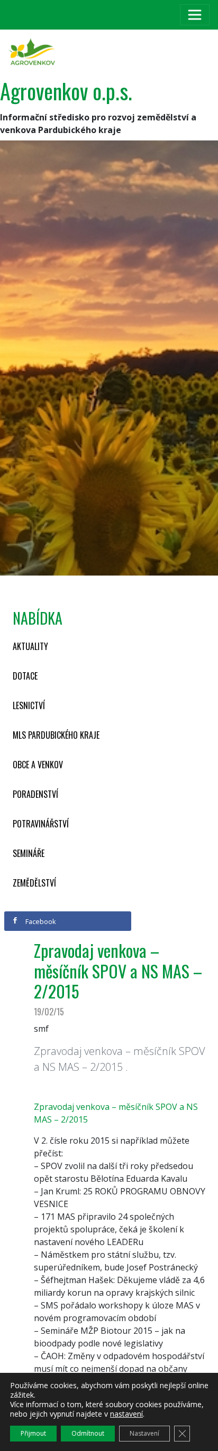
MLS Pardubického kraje (56, 735)
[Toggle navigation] (195, 14)
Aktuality (30, 646)
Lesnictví (29, 705)
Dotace (25, 676)
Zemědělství (34, 883)
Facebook (40, 921)
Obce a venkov (38, 764)
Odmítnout (87, 1433)
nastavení (126, 1414)
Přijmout (33, 1433)
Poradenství (35, 794)
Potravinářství (41, 823)
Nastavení (144, 1433)
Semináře (28, 853)
